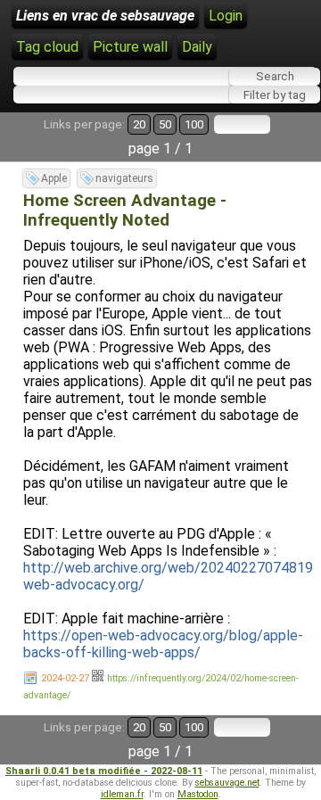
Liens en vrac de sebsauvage (105, 15)
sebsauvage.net (227, 782)
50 (165, 124)
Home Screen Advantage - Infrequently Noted (124, 210)
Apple (54, 178)
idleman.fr (122, 794)
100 (194, 124)
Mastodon (197, 794)
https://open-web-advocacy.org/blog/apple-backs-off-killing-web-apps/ (163, 644)
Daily (197, 46)
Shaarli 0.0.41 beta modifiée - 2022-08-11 (103, 771)
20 (139, 124)
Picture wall (130, 46)
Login (226, 15)
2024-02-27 (65, 678)
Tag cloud (47, 46)
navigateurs (124, 178)
